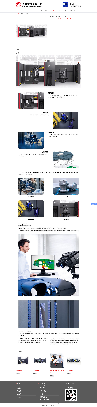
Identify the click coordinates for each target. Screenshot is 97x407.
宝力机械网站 (42, 385)
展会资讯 (19, 390)
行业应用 (58, 10)
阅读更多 (18, 373)
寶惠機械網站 (42, 387)
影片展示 (64, 10)
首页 (16, 13)
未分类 (19, 13)
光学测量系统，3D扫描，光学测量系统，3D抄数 (66, 18)
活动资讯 (46, 10)
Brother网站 (42, 388)
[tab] (17, 49)
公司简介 (35, 10)
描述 (18, 49)
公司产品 (52, 10)
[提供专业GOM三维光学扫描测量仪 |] (48, 4)
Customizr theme (52, 405)
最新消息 (40, 10)
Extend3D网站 (42, 396)
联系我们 (70, 10)
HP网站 (41, 394)
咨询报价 (76, 10)
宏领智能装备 (42, 390)
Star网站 (41, 393)
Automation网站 (43, 391)
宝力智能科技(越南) (44, 397)
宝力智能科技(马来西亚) (44, 399)
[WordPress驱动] (58, 403)
